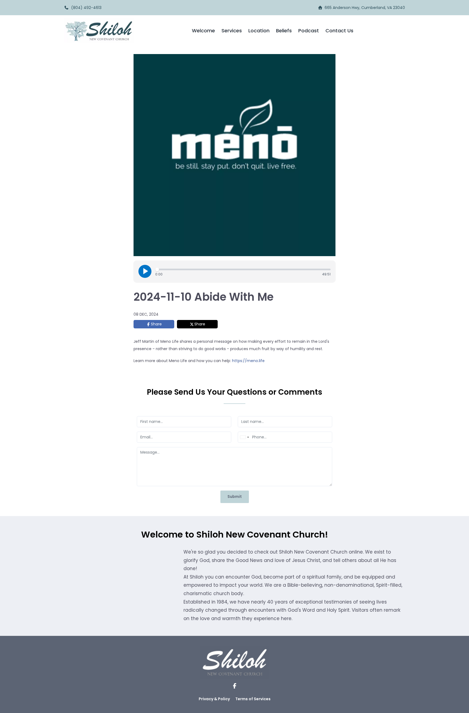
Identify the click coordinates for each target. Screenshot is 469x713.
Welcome (203, 30)
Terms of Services (253, 699)
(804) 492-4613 (85, 7)
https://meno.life (248, 360)
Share (156, 324)
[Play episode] (144, 271)
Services (231, 30)
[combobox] (244, 437)
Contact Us (339, 30)
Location (259, 30)
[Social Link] (234, 686)
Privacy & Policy (214, 699)
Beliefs (284, 30)
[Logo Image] (99, 30)
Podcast (308, 30)
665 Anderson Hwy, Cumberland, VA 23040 (365, 7)
